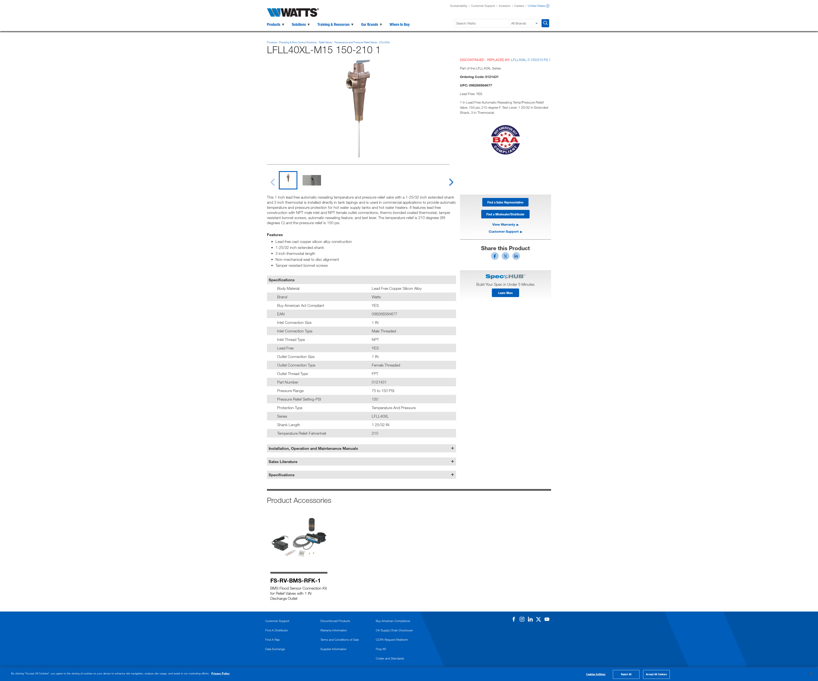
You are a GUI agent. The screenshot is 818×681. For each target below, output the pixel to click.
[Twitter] (538, 619)
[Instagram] (521, 619)
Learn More (505, 293)
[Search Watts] (545, 23)
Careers (519, 5)
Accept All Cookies (656, 674)
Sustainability (458, 5)
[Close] (811, 673)
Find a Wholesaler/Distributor (505, 214)
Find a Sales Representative (505, 202)
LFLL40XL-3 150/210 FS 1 (531, 60)
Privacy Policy (220, 673)
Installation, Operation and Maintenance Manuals (313, 448)
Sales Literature (283, 461)
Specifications (282, 474)
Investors (504, 5)
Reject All (626, 674)
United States (536, 5)
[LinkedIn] (530, 619)
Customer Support (483, 5)
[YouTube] (546, 619)
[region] (409, 674)
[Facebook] (513, 619)
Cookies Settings (595, 674)
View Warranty (503, 224)
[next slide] (447, 179)
